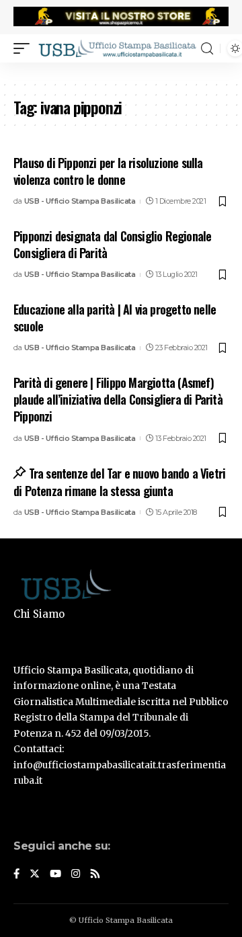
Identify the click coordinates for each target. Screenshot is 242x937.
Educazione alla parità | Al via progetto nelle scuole (114, 317)
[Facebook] (16, 874)
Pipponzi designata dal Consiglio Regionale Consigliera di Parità (112, 244)
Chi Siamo (39, 614)
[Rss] (95, 874)
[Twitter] (35, 874)
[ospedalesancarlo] (121, 71)
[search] (207, 48)
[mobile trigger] (24, 48)
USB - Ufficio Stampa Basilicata (80, 201)
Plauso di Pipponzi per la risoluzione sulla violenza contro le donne (108, 171)
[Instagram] (75, 874)
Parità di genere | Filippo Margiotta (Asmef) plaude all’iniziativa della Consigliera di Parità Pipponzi (118, 399)
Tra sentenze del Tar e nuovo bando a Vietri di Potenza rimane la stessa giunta (119, 481)
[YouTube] (55, 874)
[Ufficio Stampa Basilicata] (117, 48)
